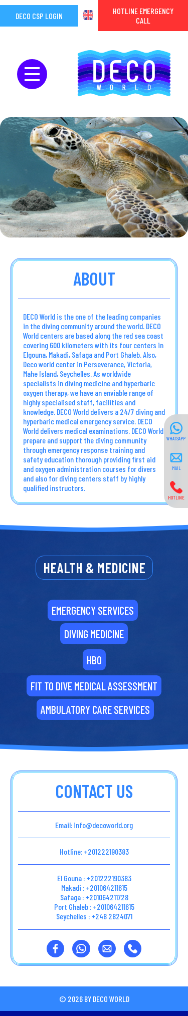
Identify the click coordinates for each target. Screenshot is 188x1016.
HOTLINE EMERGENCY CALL (143, 15)
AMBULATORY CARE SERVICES (95, 709)
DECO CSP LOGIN (39, 16)
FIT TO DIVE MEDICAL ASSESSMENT (94, 685)
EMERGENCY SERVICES (93, 610)
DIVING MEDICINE (94, 633)
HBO (94, 659)
